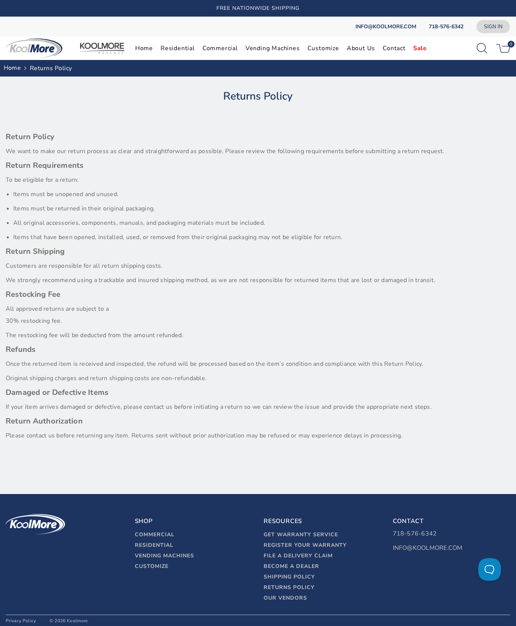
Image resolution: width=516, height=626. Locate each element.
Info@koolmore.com (428, 548)
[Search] (482, 48)
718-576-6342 (415, 533)
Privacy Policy (21, 621)
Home (12, 68)
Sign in (493, 26)
